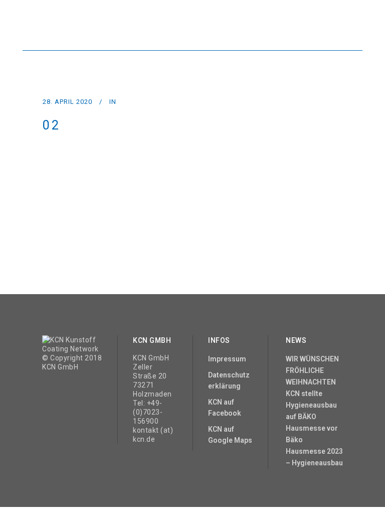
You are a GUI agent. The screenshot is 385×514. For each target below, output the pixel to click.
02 (52, 125)
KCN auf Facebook (224, 407)
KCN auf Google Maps (230, 434)
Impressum (227, 359)
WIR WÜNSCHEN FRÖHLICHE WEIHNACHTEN (312, 370)
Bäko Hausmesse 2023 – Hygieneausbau (314, 451)
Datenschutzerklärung (229, 380)
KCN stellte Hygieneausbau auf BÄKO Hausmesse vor (312, 411)
